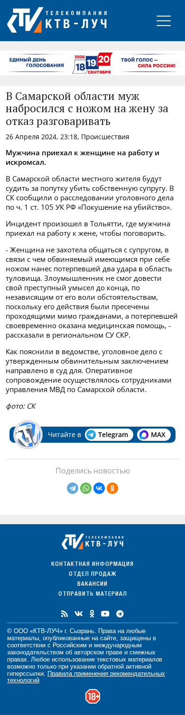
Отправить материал (92, 594)
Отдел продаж (92, 575)
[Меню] (163, 20)
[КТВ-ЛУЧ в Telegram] (120, 613)
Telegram (113, 434)
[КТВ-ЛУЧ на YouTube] (105, 613)
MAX (158, 434)
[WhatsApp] (86, 488)
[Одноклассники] (112, 488)
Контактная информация (92, 565)
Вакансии (92, 584)
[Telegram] (72, 488)
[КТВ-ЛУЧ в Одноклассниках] (92, 613)
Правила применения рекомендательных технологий (86, 677)
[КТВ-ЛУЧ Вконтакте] (78, 613)
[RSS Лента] (64, 613)
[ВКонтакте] (99, 488)
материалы (23, 638)
